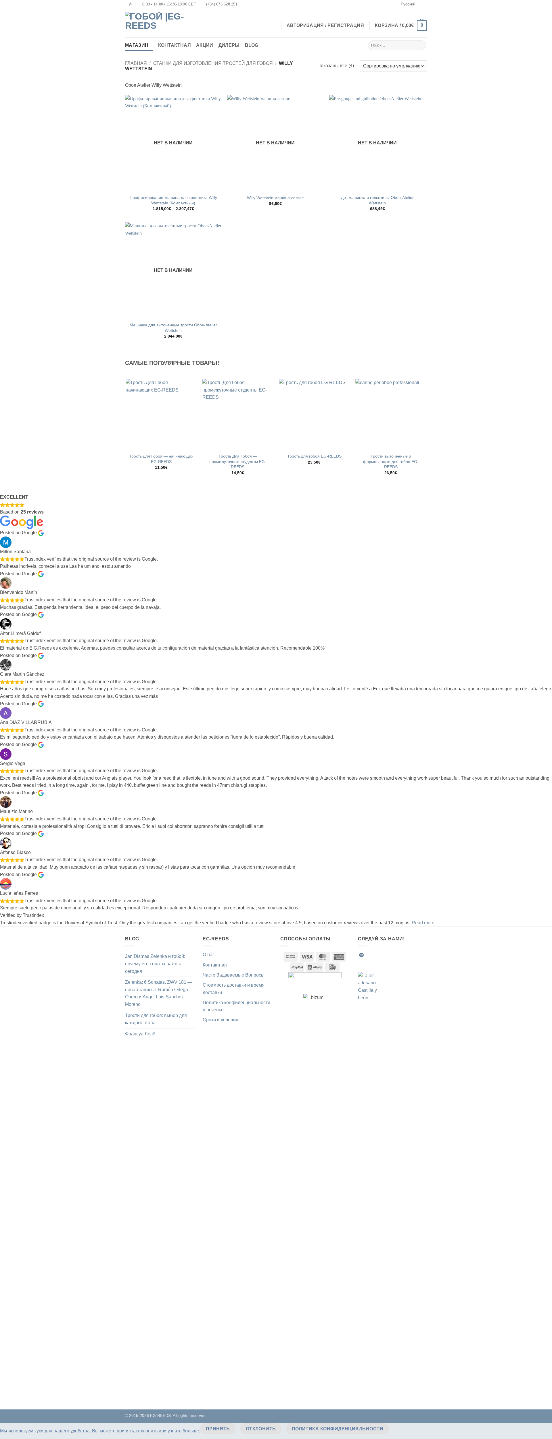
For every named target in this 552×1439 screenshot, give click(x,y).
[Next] (426, 432)
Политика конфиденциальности (338, 1428)
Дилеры (229, 45)
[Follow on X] (389, 955)
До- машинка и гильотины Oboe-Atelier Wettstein (377, 200)
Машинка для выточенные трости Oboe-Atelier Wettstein (173, 328)
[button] (401, 25)
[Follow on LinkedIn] (403, 955)
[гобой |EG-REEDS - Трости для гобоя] (155, 23)
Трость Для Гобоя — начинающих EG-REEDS (161, 459)
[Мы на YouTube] (410, 955)
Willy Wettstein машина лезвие (275, 197)
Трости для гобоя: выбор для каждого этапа (156, 1019)
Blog (251, 45)
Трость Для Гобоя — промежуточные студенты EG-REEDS (237, 461)
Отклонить (261, 1428)
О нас (209, 954)
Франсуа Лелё (140, 1033)
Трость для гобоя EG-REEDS (314, 456)
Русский (408, 4)
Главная (136, 63)
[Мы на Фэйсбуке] (368, 955)
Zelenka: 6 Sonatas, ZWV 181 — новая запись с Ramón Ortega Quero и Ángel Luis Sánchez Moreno (158, 993)
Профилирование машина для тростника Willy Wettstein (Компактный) (173, 200)
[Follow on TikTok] (382, 955)
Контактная (174, 45)
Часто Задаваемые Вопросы (233, 975)
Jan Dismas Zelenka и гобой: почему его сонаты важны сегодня (155, 963)
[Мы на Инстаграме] (375, 955)
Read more (423, 922)
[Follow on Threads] (396, 955)
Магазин (136, 45)
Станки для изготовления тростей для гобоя (213, 63)
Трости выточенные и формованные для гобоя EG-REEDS (391, 461)
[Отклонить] (399, 1428)
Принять (218, 1428)
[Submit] (421, 45)
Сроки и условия (220, 1019)
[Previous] (126, 432)
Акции (204, 45)
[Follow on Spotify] (361, 955)
